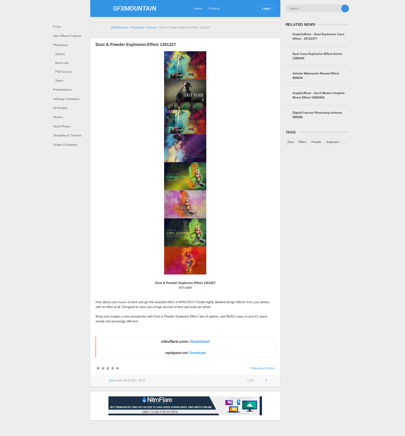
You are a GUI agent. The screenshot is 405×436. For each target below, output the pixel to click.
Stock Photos (62, 126)
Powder (316, 142)
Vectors (58, 117)
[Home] (98, 27)
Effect (302, 142)
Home (198, 8)
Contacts (214, 8)
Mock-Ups (62, 63)
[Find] (345, 8)
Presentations (62, 89)
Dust (291, 142)
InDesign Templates (66, 99)
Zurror (112, 380)
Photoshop (60, 45)
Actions (60, 54)
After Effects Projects (67, 36)
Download (200, 341)
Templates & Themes (67, 135)
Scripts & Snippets (65, 144)
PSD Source (63, 71)
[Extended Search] (337, 8)
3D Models (60, 108)
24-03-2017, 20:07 (134, 380)
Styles (59, 80)
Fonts (57, 26)
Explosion (333, 142)
